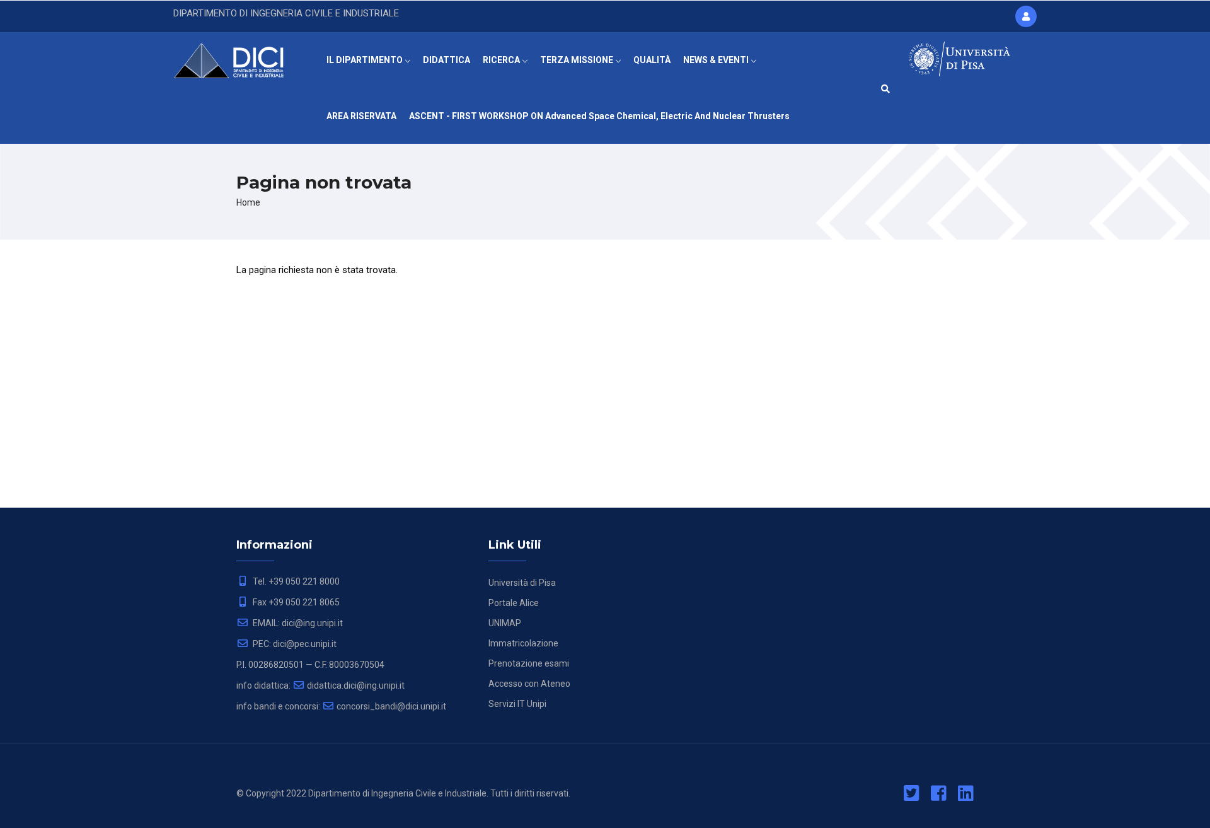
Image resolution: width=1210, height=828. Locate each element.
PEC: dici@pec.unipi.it (294, 644)
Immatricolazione (523, 643)
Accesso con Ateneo (529, 684)
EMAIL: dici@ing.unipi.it (297, 623)
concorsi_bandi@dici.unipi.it (391, 706)
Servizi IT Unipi (517, 704)
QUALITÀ (652, 60)
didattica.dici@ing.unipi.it (356, 685)
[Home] (237, 57)
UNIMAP (504, 623)
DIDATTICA (446, 60)
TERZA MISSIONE (577, 60)
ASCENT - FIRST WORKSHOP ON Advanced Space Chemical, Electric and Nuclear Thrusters (599, 116)
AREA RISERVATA (361, 116)
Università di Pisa (522, 583)
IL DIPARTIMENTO (365, 60)
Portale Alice (513, 603)
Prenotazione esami (528, 663)
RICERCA (502, 60)
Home (248, 202)
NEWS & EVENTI (717, 60)
